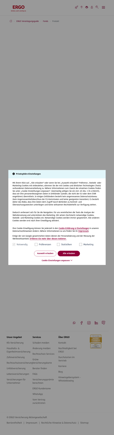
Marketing (88, 245)
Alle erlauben (69, 253)
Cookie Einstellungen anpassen (56, 261)
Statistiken (66, 245)
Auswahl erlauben (45, 253)
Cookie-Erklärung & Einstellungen (74, 228)
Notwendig (22, 245)
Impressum (83, 231)
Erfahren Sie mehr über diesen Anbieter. (48, 239)
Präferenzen (45, 245)
